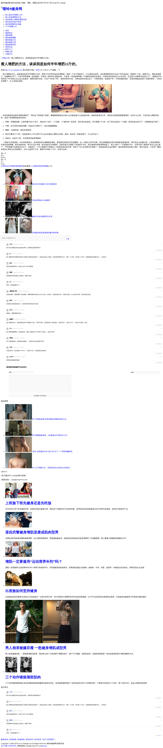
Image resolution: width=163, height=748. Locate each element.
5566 (10, 692)
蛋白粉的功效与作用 (13, 22)
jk (10, 701)
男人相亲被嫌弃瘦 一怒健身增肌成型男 (36, 648)
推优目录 (29, 739)
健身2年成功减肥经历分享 (42, 216)
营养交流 (8, 47)
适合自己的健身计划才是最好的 (44, 184)
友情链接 (12, 739)
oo (156, 250)
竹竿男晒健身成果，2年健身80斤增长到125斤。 (50, 435)
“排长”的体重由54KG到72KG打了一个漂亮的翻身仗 (52, 451)
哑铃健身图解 (10, 38)
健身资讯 (8, 33)
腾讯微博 (16, 166)
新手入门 (8, 49)
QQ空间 (9, 166)
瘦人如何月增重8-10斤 (14, 15)
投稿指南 (21, 739)
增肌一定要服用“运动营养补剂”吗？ (33, 561)
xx (159, 250)
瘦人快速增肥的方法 (13, 17)
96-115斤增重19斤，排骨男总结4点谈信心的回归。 (52, 468)
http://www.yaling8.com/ (13, 70)
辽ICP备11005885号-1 (9, 746)
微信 (21, 166)
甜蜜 (10, 720)
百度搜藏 (44, 166)
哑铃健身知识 (10, 44)
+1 (67, 238)
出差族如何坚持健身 (21, 591)
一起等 (37, 70)
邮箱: (132, 372)
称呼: (10, 372)
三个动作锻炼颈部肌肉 (23, 677)
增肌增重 (8, 35)
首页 (7, 31)
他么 (10, 710)
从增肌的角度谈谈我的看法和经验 (45, 233)
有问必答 (37, 739)
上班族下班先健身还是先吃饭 (28, 503)
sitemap (44, 746)
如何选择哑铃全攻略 (13, 24)
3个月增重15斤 (11, 26)
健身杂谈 (4, 739)
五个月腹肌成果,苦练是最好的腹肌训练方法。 (50, 419)
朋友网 (38, 166)
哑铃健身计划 (10, 42)
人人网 (32, 166)
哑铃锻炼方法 (10, 40)
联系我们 (50, 739)
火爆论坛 (8, 54)
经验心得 (8, 51)
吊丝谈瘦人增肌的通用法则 (16, 19)
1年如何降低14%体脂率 (41, 200)
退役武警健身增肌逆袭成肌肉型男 (32, 532)
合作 (44, 739)
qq (10, 729)
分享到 (3, 166)
